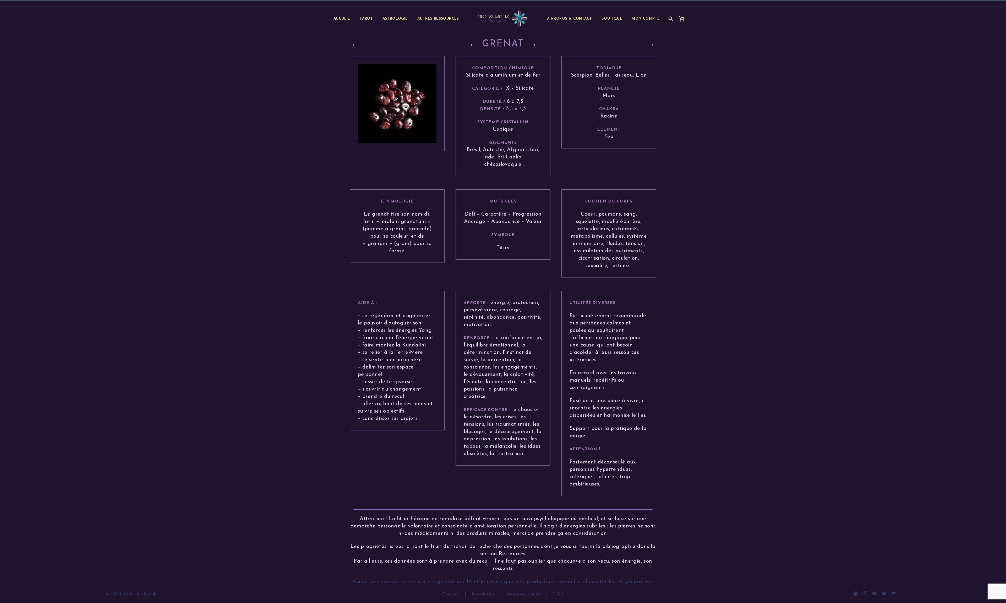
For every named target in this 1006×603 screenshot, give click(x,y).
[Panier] (683, 18)
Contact (451, 594)
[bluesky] (884, 593)
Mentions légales (523, 594)
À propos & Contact (569, 19)
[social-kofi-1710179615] (893, 593)
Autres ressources (438, 19)
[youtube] (874, 593)
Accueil (341, 19)
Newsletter (483, 594)
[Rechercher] (670, 18)
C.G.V (558, 594)
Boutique (612, 19)
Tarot (366, 19)
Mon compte (646, 19)
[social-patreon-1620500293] (856, 593)
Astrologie (395, 19)
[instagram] (865, 593)
